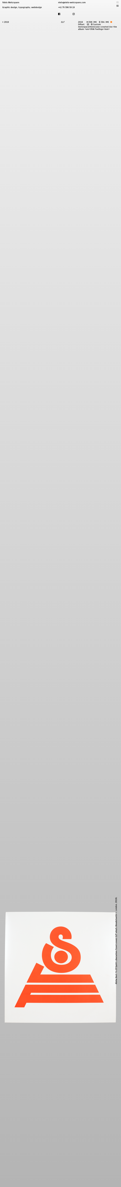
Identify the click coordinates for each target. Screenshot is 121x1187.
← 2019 (5, 22)
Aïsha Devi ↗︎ (116, 1005)
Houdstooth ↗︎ (116, 946)
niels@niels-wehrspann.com (72, 3)
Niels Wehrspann (10, 3)
